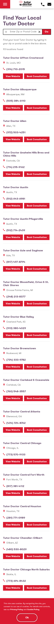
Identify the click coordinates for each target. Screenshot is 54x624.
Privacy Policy (16, 609)
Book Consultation (37, 76)
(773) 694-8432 (16, 580)
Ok (27, 617)
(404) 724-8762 (16, 422)
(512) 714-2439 (15, 230)
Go (46, 31)
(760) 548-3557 (16, 391)
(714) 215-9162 (15, 167)
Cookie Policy (33, 609)
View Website (13, 76)
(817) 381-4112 (15, 486)
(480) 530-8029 (16, 549)
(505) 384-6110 (15, 100)
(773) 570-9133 (15, 454)
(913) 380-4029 (16, 328)
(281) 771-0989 (15, 517)
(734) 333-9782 (16, 359)
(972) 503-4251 (15, 132)
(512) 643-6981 (15, 198)
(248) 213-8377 (15, 296)
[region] (27, 611)
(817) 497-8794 (15, 261)
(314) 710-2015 (15, 69)
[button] (6, 31)
